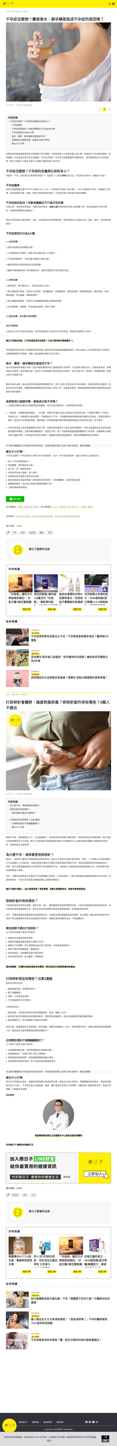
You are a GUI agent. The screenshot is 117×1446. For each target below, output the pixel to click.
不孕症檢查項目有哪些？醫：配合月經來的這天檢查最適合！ (66, 1340)
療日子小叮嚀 (18, 827)
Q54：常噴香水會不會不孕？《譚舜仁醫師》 (73, 507)
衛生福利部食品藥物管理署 (67, 516)
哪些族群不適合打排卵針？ (24, 813)
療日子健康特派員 (25, 105)
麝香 (42, 533)
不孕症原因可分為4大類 (23, 132)
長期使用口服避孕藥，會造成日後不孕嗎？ (31, 140)
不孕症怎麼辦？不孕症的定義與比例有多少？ (30, 121)
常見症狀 (24, 695)
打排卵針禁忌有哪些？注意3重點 (25, 820)
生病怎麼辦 (15, 11)
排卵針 (15, 1195)
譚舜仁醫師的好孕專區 (28, 507)
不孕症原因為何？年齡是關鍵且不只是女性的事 (33, 129)
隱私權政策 (47, 1422)
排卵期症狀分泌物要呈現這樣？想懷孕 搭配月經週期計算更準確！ (69, 677)
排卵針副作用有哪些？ (20, 809)
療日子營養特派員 (25, 794)
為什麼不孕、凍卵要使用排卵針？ (25, 805)
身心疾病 (24, 11)
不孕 (14, 533)
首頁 (8, 11)
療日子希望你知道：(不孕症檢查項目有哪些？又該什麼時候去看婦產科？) (39, 341)
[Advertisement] (58, 1380)
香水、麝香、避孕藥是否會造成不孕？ (29, 136)
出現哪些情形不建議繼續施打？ (26, 823)
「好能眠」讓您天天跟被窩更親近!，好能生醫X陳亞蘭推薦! (20, 598)
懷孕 (50, 533)
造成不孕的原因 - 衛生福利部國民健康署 (34, 516)
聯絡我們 (60, 1422)
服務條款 (35, 1422)
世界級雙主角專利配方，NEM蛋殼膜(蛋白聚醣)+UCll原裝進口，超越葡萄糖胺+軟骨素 (96, 602)
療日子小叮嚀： (19, 144)
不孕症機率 (17, 125)
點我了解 (26, 609)
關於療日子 (23, 1422)
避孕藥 (32, 533)
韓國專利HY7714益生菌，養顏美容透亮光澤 (20, 1260)
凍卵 (25, 1195)
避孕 (23, 533)
